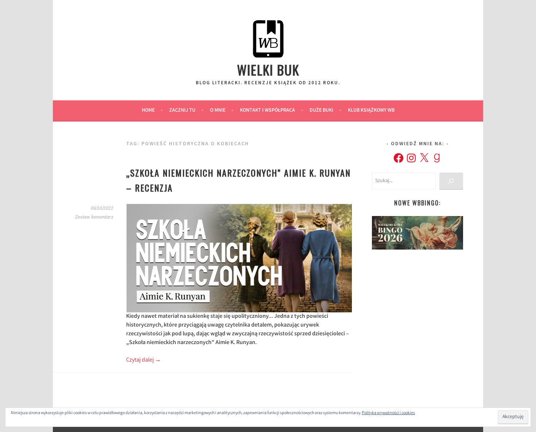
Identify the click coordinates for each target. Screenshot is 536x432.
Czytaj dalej (143, 360)
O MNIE (217, 110)
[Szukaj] (451, 181)
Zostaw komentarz (94, 217)
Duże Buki (321, 110)
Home (148, 110)
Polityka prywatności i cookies (388, 413)
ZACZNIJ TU (182, 110)
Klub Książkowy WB (371, 110)
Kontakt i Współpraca (267, 110)
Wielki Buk (268, 69)
